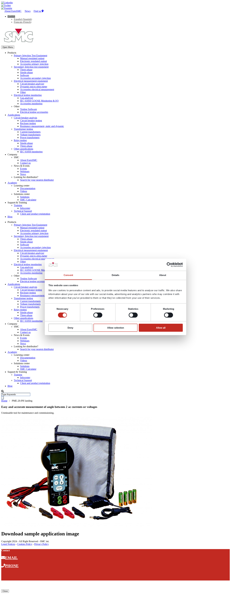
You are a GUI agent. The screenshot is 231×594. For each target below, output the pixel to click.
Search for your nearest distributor (37, 180)
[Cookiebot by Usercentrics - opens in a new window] (169, 264)
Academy (12, 182)
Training (18, 205)
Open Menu (8, 47)
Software (24, 75)
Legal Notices (8, 544)
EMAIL (11, 558)
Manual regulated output (32, 58)
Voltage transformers (30, 134)
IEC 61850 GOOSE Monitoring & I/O (39, 100)
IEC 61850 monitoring (31, 151)
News (27, 11)
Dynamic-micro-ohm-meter (33, 86)
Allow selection (115, 327)
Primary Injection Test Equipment (30, 55)
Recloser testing (28, 123)
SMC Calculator (28, 199)
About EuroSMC (13, 11)
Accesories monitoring (31, 103)
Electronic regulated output (33, 61)
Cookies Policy (24, 544)
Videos (23, 191)
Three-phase (26, 69)
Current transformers (30, 132)
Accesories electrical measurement (37, 89)
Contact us (25, 163)
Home (4, 400)
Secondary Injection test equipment (31, 66)
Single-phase (26, 72)
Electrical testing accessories (34, 112)
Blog (10, 216)
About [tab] (162, 275)
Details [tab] (115, 275)
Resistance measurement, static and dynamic (42, 126)
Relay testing (20, 140)
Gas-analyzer (26, 98)
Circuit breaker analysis (25, 117)
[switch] (97, 315)
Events (23, 168)
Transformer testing (23, 129)
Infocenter (25, 208)
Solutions (24, 197)
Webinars (24, 171)
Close (5, 591)
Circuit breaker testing (31, 120)
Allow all (160, 327)
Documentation (27, 188)
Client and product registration (35, 214)
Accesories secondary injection (35, 78)
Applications (14, 115)
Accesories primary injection (34, 64)
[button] (11, 16)
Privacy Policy (41, 544)
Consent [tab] (68, 275)
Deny (70, 327)
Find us (38, 11)
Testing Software (28, 109)
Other (23, 92)
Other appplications (23, 148)
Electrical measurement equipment (31, 81)
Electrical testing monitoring (28, 95)
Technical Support (23, 211)
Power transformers (29, 137)
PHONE (12, 566)
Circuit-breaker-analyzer (32, 83)
